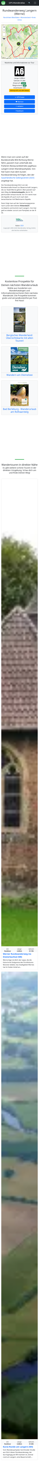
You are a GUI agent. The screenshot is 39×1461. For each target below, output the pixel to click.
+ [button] (4, 27)
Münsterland (25, 17)
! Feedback (20, 111)
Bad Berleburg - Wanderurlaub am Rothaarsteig (19, 410)
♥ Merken (20, 102)
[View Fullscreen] (4, 34)
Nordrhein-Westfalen (11, 17)
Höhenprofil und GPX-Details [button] (19, 90)
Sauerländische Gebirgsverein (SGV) (17, 177)
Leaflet (16, 58)
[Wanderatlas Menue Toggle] (35, 3)
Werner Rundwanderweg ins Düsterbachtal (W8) (17, 955)
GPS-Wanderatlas (17, 2)
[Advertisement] (19, 135)
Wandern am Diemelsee (19, 374)
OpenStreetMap (29, 58)
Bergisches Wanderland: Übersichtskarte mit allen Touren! (19, 338)
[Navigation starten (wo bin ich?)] (4, 38)
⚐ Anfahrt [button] (19, 106)
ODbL (35, 58)
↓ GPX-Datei (19, 97)
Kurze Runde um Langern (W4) (18, 1446)
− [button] (4, 30)
